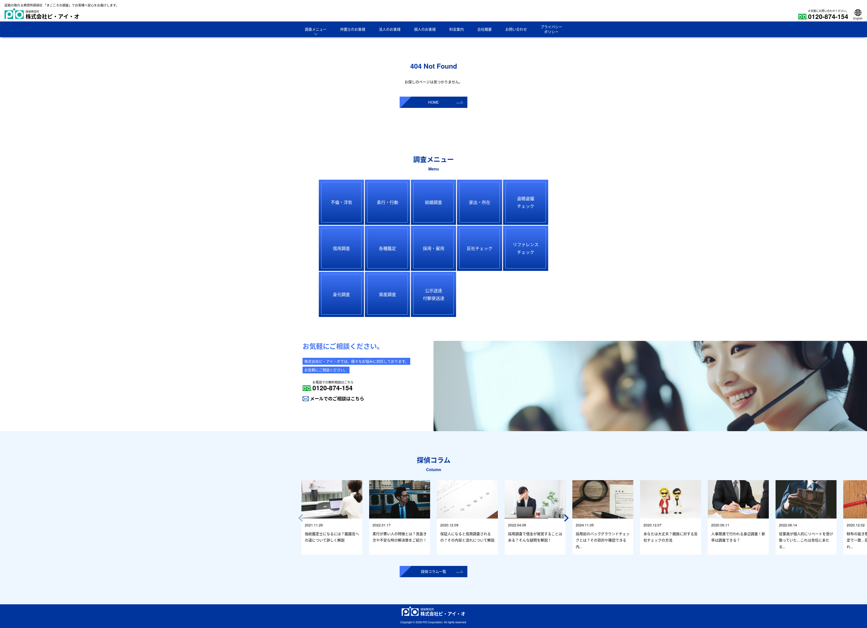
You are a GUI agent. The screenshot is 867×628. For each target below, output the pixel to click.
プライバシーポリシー (551, 29)
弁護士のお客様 (352, 29)
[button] (567, 518)
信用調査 (341, 248)
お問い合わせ (516, 29)
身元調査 (341, 294)
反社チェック (479, 248)
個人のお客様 (425, 29)
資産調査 (387, 294)
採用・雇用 (433, 248)
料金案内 (456, 29)
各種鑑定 (387, 248)
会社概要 (484, 29)
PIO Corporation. (433, 622)
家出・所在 (479, 202)
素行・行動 (387, 202)
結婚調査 (433, 202)
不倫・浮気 (341, 202)
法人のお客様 (390, 29)
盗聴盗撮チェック (525, 202)
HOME (433, 102)
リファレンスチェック (525, 248)
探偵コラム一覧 (433, 571)
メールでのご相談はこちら (337, 398)
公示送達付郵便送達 (433, 294)
